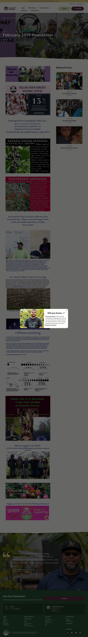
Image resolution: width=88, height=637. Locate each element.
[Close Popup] (66, 310)
